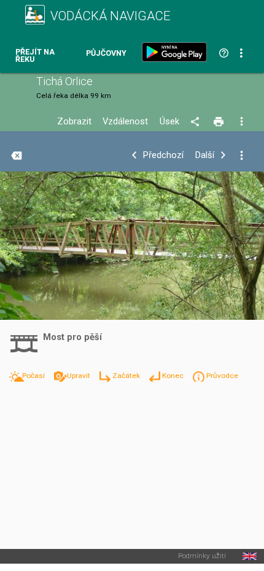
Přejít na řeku (35, 56)
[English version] (250, 556)
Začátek (127, 375)
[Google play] (177, 52)
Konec (173, 375)
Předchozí (163, 155)
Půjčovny (106, 54)
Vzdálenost (125, 121)
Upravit (79, 375)
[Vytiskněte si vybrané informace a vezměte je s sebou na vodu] (219, 122)
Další (204, 155)
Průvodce (222, 375)
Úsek (169, 121)
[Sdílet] (197, 122)
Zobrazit (74, 121)
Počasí (34, 375)
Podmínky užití (202, 556)
